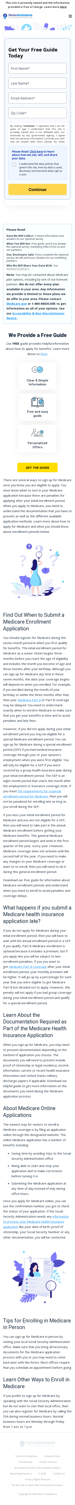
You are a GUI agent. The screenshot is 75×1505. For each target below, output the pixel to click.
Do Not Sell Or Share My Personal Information (37, 1485)
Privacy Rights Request (37, 1479)
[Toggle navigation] (70, 16)
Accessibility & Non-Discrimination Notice (37, 1467)
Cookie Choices (47, 1461)
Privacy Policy (52, 1456)
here (63, 7)
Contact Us (59, 1473)
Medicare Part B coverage (28, 967)
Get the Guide (37, 467)
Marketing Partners (17, 268)
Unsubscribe (25, 1461)
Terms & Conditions (26, 1456)
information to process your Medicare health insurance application (36, 1221)
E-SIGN (42, 1473)
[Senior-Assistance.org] (37, 1443)
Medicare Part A (29, 700)
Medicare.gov (16, 304)
